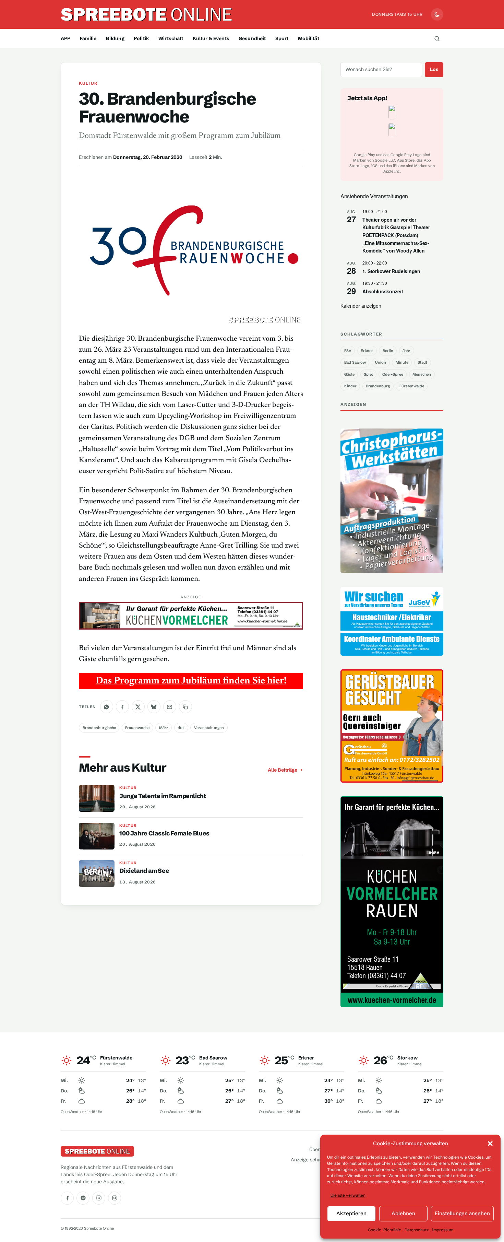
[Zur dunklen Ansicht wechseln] (437, 14)
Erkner (367, 350)
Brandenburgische (99, 727)
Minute (402, 362)
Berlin (388, 350)
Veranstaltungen (209, 727)
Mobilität (308, 38)
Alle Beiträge (282, 770)
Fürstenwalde (411, 386)
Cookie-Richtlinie (384, 1229)
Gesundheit (252, 38)
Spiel (368, 374)
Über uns (319, 1149)
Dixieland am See (144, 871)
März (163, 727)
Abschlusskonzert (382, 291)
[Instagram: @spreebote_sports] (114, 1198)
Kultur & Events (211, 38)
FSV (347, 350)
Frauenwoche (137, 727)
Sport (282, 38)
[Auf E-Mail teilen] (169, 706)
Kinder (350, 386)
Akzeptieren (351, 1213)
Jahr (406, 350)
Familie (88, 38)
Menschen (421, 374)
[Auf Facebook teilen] (122, 706)
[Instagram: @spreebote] (98, 1198)
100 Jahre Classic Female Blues (164, 833)
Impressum (442, 1229)
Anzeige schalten (310, 1160)
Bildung (115, 38)
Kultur (88, 83)
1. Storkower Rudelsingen (391, 271)
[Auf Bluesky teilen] (153, 706)
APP (65, 38)
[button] (490, 1143)
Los (434, 69)
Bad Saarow (355, 362)
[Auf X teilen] (138, 706)
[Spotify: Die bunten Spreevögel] (82, 1198)
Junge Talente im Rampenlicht (162, 796)
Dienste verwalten (348, 1195)
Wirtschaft (170, 38)
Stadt (422, 362)
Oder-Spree (392, 374)
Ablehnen (403, 1213)
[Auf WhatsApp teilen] (106, 706)
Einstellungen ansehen (462, 1213)
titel (181, 727)
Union (380, 362)
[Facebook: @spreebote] (67, 1198)
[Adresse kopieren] (185, 706)
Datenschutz (417, 1229)
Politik (141, 38)
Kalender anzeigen (360, 305)
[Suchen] (436, 38)
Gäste (349, 374)
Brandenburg (378, 386)
